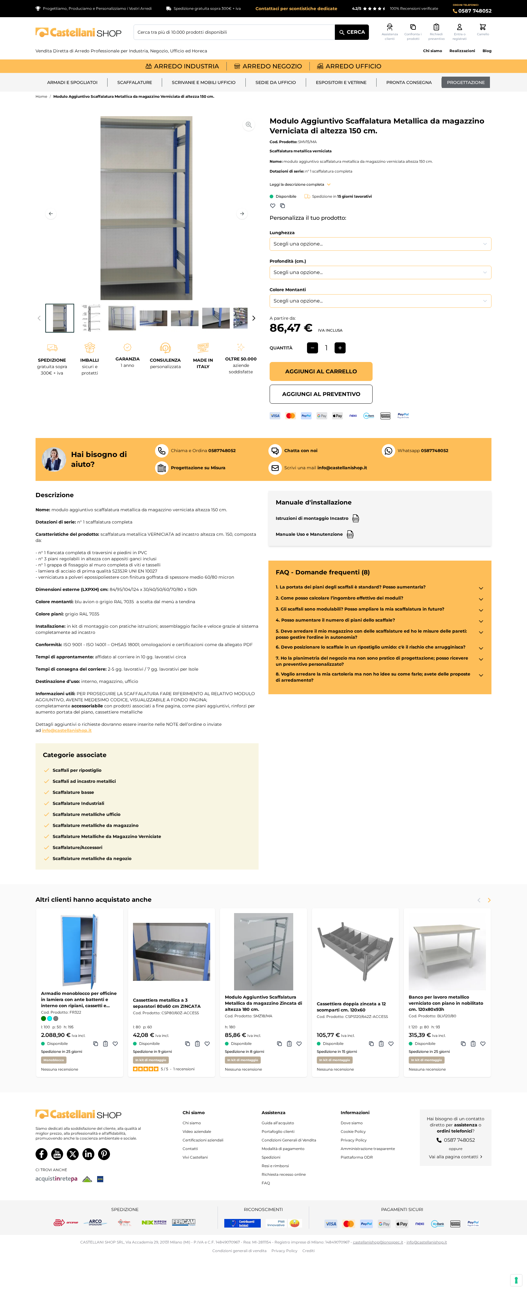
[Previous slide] (479, 900)
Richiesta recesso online (284, 1174)
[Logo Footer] (94, 1114)
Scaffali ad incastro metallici (84, 781)
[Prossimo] (242, 213)
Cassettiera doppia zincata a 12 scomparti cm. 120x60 (351, 1007)
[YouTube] (57, 1154)
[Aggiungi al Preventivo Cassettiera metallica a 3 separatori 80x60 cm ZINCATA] (197, 1044)
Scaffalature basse (73, 792)
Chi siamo (432, 50)
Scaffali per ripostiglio (77, 770)
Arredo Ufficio (353, 66)
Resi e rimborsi (275, 1165)
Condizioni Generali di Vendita (289, 1140)
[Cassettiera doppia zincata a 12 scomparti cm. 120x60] (355, 951)
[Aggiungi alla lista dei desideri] (273, 206)
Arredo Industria (186, 66)
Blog (487, 50)
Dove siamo (352, 1123)
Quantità (281, 348)
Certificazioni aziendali (203, 1140)
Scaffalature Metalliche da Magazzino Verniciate (107, 836)
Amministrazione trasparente (368, 1148)
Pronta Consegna (409, 82)
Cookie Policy (353, 1131)
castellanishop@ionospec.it (378, 1242)
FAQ (266, 1183)
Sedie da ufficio (276, 82)
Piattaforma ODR (357, 1157)
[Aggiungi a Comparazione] (282, 206)
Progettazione (466, 82)
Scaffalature (134, 82)
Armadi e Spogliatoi (72, 82)
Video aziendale (197, 1131)
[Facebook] (41, 1154)
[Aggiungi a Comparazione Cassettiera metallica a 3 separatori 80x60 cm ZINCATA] (187, 1044)
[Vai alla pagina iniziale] (78, 32)
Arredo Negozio (272, 66)
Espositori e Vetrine (341, 82)
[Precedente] (50, 213)
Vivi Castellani (195, 1157)
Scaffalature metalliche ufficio (86, 814)
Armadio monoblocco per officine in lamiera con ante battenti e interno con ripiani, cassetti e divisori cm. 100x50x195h (79, 1000)
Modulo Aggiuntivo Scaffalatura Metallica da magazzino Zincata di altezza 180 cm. (263, 1003)
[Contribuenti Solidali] (242, 1223)
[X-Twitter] (73, 1154)
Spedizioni (271, 1157)
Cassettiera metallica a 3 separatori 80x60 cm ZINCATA (167, 1003)
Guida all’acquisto (278, 1123)
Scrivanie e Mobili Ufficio (204, 82)
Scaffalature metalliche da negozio (92, 858)
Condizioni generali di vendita (239, 1250)
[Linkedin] (88, 1154)
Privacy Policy (354, 1140)
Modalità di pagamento (283, 1148)
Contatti (190, 1148)
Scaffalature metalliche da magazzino (95, 825)
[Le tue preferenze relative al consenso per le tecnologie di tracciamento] (516, 1280)
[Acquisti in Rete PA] (56, 1179)
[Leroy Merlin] (87, 1179)
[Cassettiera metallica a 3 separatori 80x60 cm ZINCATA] (171, 951)
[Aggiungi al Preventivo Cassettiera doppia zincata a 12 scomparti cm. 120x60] (381, 1044)
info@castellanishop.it (67, 730)
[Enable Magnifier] (249, 125)
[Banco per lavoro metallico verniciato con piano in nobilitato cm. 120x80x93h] (447, 951)
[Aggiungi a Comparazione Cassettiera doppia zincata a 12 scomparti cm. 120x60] (371, 1044)
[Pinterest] (104, 1154)
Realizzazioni (462, 50)
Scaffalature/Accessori (77, 847)
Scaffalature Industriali (78, 803)
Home (41, 96)
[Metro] (100, 1179)
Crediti (308, 1250)
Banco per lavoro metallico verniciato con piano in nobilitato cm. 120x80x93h (446, 1003)
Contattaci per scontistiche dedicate (296, 8)
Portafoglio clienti (278, 1131)
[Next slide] (489, 900)
